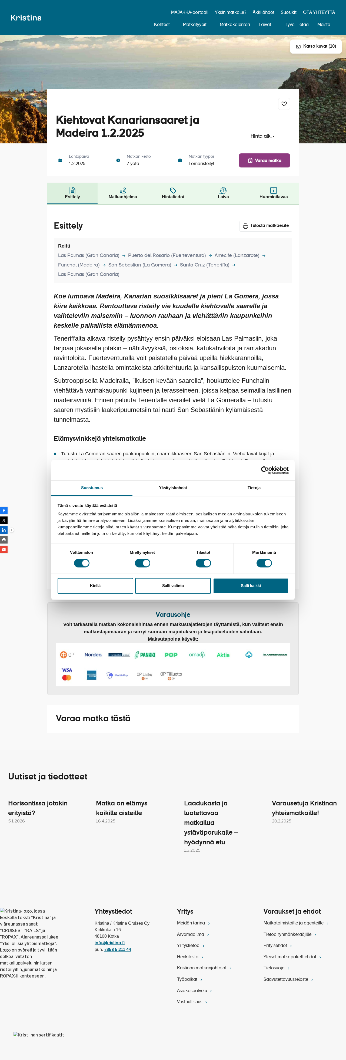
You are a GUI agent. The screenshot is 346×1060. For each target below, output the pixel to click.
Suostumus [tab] (92, 487)
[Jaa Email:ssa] (4, 549)
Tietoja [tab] (254, 487)
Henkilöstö (188, 957)
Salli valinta (173, 585)
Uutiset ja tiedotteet (47, 777)
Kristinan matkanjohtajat (202, 968)
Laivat (265, 25)
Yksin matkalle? (230, 13)
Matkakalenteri (235, 25)
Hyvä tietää (296, 25)
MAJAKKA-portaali (189, 13)
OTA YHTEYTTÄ (319, 13)
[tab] (72, 193)
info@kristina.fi (110, 943)
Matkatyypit (195, 25)
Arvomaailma (191, 935)
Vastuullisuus (190, 1002)
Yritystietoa (189, 946)
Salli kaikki (251, 585)
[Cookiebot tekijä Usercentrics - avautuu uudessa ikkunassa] (265, 470)
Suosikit (289, 13)
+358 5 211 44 (117, 950)
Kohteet (162, 25)
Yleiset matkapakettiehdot (290, 957)
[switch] (142, 563)
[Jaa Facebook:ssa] (4, 510)
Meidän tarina (191, 923)
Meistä (323, 25)
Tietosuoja (275, 968)
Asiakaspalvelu (192, 991)
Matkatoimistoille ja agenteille (294, 923)
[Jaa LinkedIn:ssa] (4, 530)
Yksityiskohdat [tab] (173, 487)
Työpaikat (187, 979)
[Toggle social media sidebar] (11, 530)
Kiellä (95, 585)
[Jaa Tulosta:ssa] (4, 540)
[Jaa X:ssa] (4, 520)
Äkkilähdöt (263, 13)
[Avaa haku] (161, 13)
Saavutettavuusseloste (286, 979)
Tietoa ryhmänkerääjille (288, 935)
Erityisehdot (276, 946)
